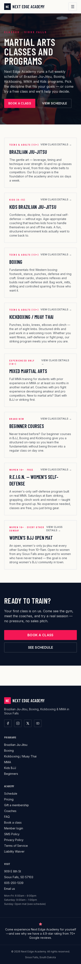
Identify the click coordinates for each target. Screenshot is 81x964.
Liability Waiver (14, 851)
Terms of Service (16, 845)
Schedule (10, 793)
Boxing (9, 750)
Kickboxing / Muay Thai (20, 756)
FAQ (7, 816)
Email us (9, 888)
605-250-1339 (13, 883)
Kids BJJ (10, 768)
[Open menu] (73, 6)
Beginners (11, 773)
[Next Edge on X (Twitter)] (28, 723)
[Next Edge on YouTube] (38, 723)
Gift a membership (16, 805)
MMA (7, 762)
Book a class (19, 103)
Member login (13, 828)
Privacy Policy (13, 840)
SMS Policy (12, 834)
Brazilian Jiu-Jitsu (15, 744)
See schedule (40, 647)
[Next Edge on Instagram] (18, 723)
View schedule (54, 103)
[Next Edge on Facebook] (8, 723)
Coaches (10, 811)
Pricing (9, 799)
